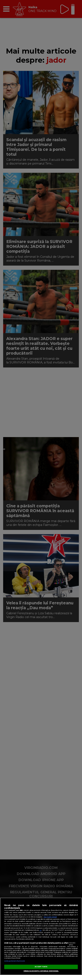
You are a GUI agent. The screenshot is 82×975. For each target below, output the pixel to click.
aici (41, 930)
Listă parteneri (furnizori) (14, 961)
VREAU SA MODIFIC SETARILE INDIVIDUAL (41, 971)
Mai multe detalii (50, 917)
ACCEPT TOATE (41, 967)
